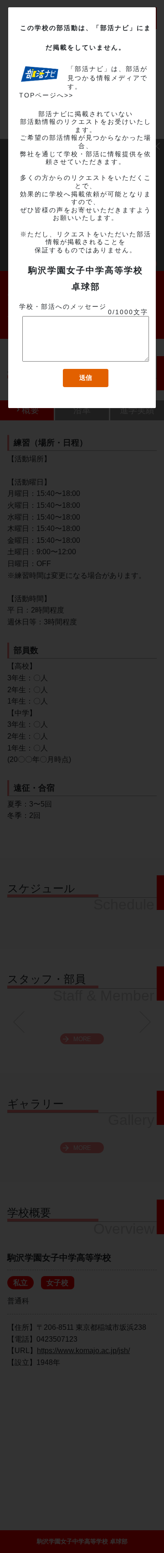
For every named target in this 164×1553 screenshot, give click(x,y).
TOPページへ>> (46, 95)
